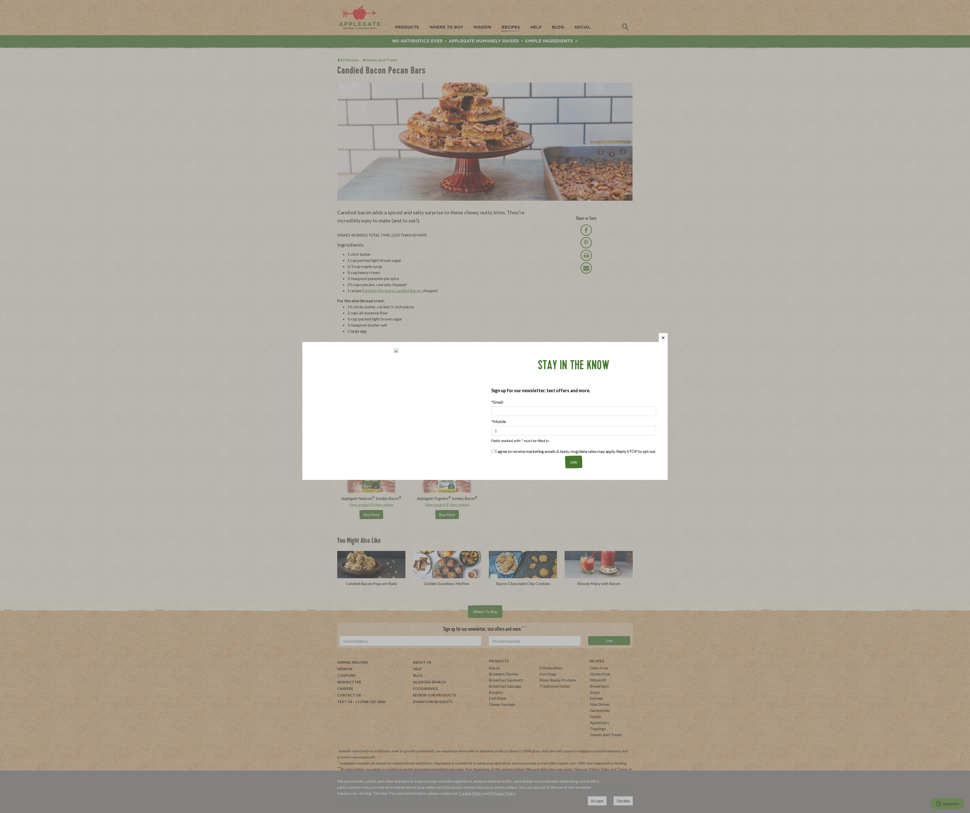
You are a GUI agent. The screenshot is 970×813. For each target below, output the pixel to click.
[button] (663, 337)
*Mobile (498, 421)
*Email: (497, 402)
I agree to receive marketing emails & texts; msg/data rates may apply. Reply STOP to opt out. (575, 451)
